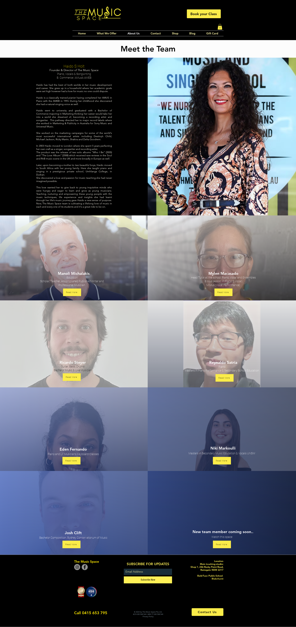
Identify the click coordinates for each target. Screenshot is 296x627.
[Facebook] (85, 567)
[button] (220, 27)
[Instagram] (77, 567)
